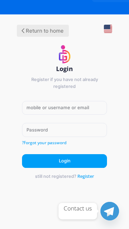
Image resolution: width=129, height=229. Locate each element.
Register (85, 176)
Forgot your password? (44, 143)
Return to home (44, 30)
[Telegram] (109, 211)
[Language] (105, 31)
